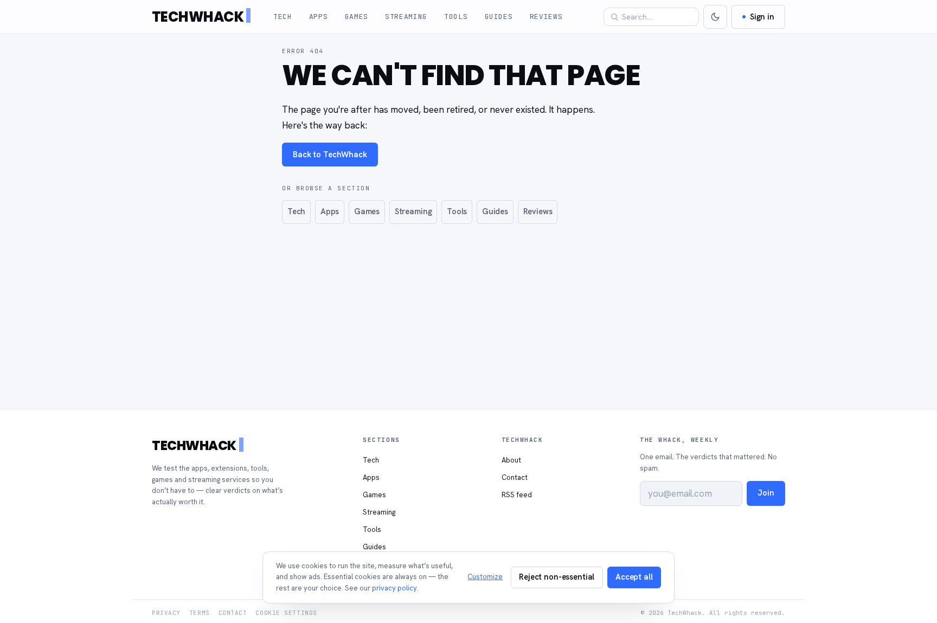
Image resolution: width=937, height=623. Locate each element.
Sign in (762, 16)
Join (766, 492)
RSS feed (517, 494)
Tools (455, 16)
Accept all (634, 576)
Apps (318, 16)
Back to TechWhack (330, 154)
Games (356, 16)
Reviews (546, 16)
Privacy (166, 612)
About (511, 460)
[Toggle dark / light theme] (715, 17)
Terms (199, 612)
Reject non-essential (556, 576)
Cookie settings (286, 612)
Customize (485, 576)
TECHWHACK (197, 17)
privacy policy (394, 588)
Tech (282, 16)
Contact (515, 477)
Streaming (406, 16)
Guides (499, 16)
